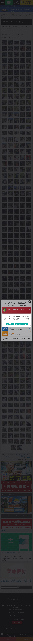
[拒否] (30, 325)
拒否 (12, 324)
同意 (8, 324)
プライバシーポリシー (21, 324)
